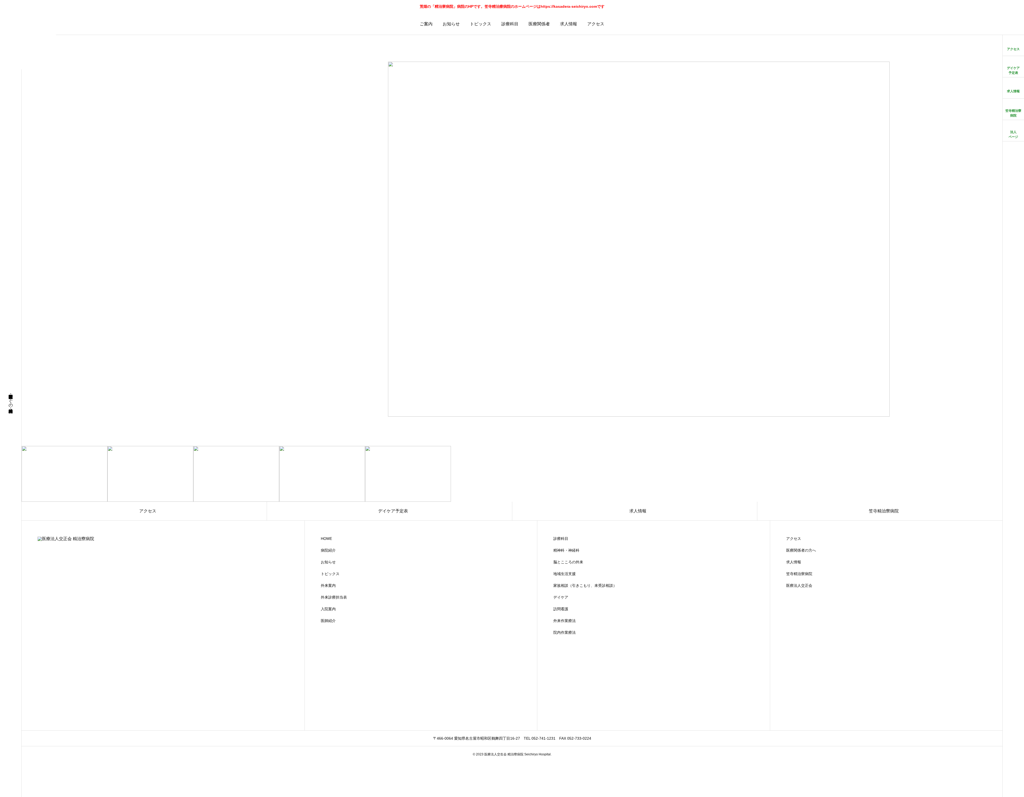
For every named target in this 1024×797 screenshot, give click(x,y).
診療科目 (509, 24)
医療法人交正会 (799, 585)
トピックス (480, 24)
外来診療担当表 (334, 597)
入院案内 (328, 609)
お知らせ (451, 24)
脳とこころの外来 (568, 562)
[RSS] (10, 787)
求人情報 (568, 24)
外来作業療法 (564, 621)
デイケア (560, 597)
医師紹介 (328, 621)
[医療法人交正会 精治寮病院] (28, 41)
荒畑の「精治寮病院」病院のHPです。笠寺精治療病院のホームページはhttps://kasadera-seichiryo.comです (512, 6)
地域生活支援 (564, 574)
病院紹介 (328, 550)
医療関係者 (539, 24)
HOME (326, 538)
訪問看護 (560, 609)
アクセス (595, 24)
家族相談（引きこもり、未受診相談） (585, 585)
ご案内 (426, 24)
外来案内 (328, 585)
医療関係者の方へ (801, 550)
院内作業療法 (564, 632)
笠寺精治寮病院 (799, 574)
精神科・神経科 (566, 550)
